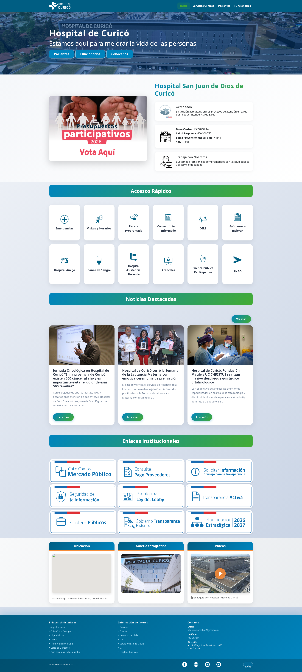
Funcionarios (242, 6)
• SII (120, 647)
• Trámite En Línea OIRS (61, 643)
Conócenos (119, 54)
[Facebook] (184, 664)
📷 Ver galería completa (151, 574)
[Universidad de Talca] (218, 664)
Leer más (63, 417)
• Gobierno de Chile (128, 635)
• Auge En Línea (57, 626)
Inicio (183, 6)
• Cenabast (123, 626)
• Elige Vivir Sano (57, 635)
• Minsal (53, 639)
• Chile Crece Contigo (60, 631)
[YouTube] (207, 664)
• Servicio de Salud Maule (131, 643)
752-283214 (193, 637)
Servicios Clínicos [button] (203, 6)
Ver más (241, 319)
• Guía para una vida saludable (64, 651)
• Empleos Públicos (128, 651)
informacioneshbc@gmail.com (203, 629)
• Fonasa (122, 631)
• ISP (120, 639)
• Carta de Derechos (59, 647)
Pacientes (224, 6)
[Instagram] (196, 664)
